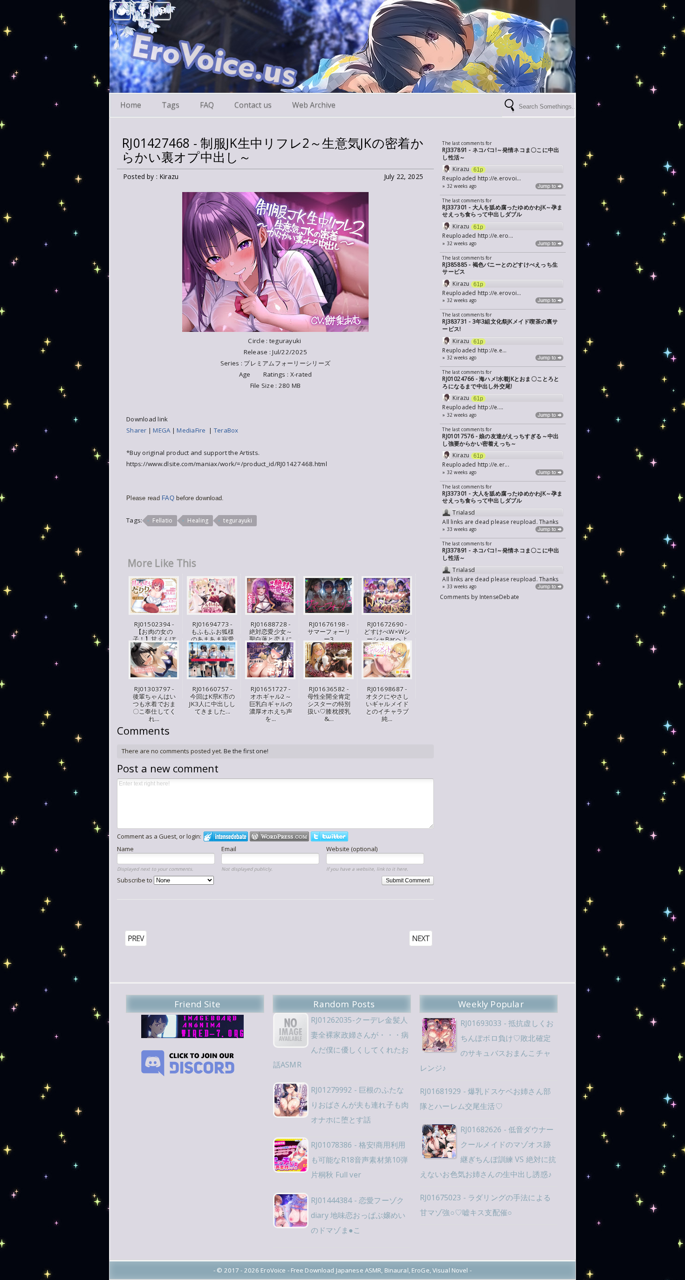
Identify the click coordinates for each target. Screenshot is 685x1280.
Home (130, 105)
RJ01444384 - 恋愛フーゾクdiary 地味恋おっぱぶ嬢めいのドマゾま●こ (358, 1215)
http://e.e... (492, 350)
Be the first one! (246, 751)
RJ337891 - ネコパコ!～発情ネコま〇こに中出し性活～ (500, 153)
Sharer (137, 430)
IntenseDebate (500, 597)
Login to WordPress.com (279, 836)
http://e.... (491, 407)
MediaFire (193, 430)
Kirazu (460, 169)
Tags (170, 105)
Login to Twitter (329, 836)
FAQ (207, 105)
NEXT (421, 938)
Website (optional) (351, 849)
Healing (197, 520)
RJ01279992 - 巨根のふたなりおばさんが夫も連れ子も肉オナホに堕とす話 (360, 1105)
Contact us (253, 105)
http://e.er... (493, 464)
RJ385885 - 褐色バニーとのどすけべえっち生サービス (500, 268)
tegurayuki (237, 520)
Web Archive (314, 105)
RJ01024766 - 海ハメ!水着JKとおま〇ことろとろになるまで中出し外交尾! (500, 382)
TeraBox (227, 430)
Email (228, 849)
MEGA (162, 430)
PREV (136, 938)
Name (125, 849)
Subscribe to (135, 880)
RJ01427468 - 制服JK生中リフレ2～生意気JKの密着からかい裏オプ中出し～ (273, 150)
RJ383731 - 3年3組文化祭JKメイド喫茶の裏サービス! (500, 325)
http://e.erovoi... (499, 178)
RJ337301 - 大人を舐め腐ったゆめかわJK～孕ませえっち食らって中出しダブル (502, 211)
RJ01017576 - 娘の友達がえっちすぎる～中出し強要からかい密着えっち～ (500, 440)
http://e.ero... (495, 236)
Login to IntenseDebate (226, 836)
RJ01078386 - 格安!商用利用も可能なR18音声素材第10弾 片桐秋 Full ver (359, 1160)
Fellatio (162, 520)
